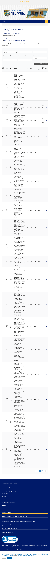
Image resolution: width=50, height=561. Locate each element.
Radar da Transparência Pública (16, 549)
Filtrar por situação (37, 55)
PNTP (7, 549)
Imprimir (45, 63)
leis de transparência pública (22, 546)
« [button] (36, 470)
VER (46, 86)
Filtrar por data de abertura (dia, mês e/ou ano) (24, 57)
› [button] (44, 470)
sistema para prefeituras (18, 545)
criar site (9, 545)
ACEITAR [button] (9, 558)
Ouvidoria (4, 507)
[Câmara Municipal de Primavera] (25, 12)
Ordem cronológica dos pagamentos (12, 33)
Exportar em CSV (38, 63)
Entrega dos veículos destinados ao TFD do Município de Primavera (15, 516)
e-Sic (7, 507)
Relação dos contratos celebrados (11, 38)
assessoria (32, 545)
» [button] (46, 470)
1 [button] (40, 470)
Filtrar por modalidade (8, 50)
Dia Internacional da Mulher (25, 3)
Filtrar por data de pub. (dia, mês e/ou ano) (9, 57)
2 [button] (42, 470)
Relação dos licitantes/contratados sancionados (14, 40)
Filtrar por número (22, 50)
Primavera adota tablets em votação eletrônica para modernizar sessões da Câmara (18, 521)
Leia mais (15, 555)
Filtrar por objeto (37, 50)
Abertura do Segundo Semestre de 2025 (9, 528)
